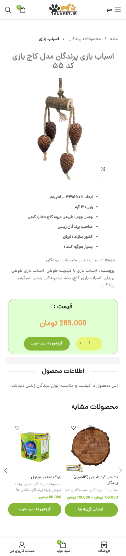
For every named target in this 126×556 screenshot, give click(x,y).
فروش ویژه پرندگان (46, 490)
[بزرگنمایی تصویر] (102, 169)
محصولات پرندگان (84, 39)
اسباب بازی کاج (87, 278)
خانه (113, 39)
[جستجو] (8, 9)
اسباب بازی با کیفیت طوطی (72, 271)
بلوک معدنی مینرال (46, 477)
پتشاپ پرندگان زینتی (52, 278)
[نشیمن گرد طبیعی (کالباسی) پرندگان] (91, 445)
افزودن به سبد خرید (46, 344)
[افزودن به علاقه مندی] (73, 428)
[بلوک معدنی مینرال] (34, 445)
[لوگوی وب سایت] (63, 10)
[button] (34, 509)
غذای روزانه (23, 485)
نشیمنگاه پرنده (77, 490)
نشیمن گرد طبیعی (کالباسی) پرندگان (96, 480)
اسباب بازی (49, 39)
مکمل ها (23, 490)
